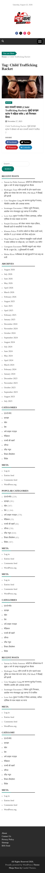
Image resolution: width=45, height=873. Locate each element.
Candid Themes (29, 868)
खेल (5, 422)
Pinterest (12, 147)
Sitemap (5, 842)
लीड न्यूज (7, 449)
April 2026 (8, 288)
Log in (7, 471)
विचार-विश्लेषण (9, 454)
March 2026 (9, 292)
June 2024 (8, 351)
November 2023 (11, 383)
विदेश (6, 458)
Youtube (28, 33)
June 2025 (8, 306)
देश (5, 427)
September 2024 (11, 337)
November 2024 (11, 328)
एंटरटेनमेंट (8, 413)
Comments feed (10, 480)
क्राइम (6, 418)
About (4, 833)
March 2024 (9, 365)
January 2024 (9, 374)
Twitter (20, 33)
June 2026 (8, 279)
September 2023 (11, 392)
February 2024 (10, 369)
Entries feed (9, 475)
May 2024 (8, 356)
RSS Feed (6, 846)
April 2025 (8, 310)
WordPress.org (10, 484)
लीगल (6, 445)
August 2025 (9, 301)
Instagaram (24, 33)
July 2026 (8, 274)
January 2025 (9, 319)
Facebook (16, 33)
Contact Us (6, 836)
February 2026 (10, 297)
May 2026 (8, 283)
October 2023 (9, 387)
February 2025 (10, 315)
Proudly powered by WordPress (18, 865)
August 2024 (9, 342)
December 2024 (10, 324)
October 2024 (9, 333)
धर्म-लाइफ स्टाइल (10, 431)
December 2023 (10, 378)
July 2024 (8, 347)
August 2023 (9, 396)
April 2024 (8, 360)
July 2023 (8, 401)
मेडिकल (7, 436)
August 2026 (9, 269)
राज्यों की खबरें (9, 440)
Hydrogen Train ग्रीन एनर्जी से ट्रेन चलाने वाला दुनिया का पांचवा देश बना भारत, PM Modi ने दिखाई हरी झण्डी (23, 193)
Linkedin (26, 147)
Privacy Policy (8, 839)
